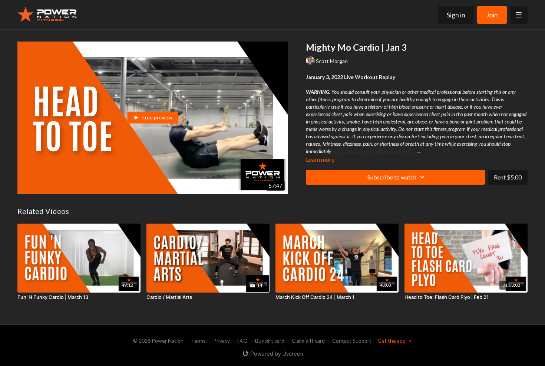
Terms (198, 340)
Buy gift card (269, 340)
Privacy (221, 340)
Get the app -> (394, 340)
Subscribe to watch (391, 177)
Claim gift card (308, 340)
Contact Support (351, 340)
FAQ (242, 340)
